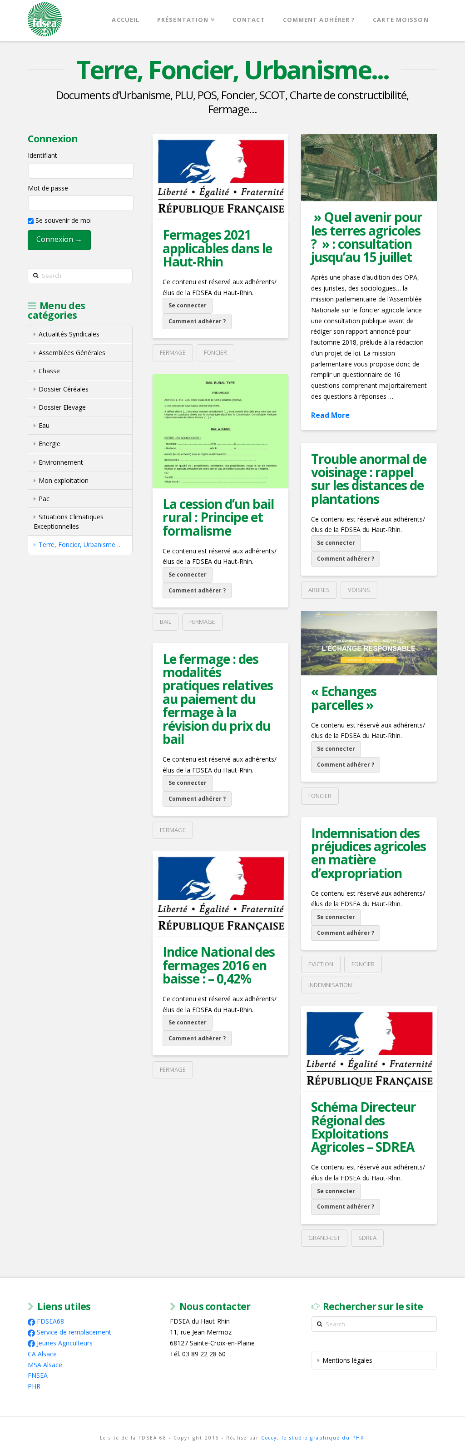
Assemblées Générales (72, 352)
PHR (34, 1386)
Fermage (173, 352)
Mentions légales (347, 1360)
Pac (44, 498)
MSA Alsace (45, 1364)
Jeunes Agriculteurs (65, 1343)
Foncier (215, 352)
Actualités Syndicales (69, 334)
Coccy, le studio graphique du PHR (313, 1438)
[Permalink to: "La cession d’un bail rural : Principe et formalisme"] (220, 430)
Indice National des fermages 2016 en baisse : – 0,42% (219, 965)
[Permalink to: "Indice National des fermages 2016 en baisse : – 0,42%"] (220, 893)
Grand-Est (324, 1238)
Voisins (359, 590)
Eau (44, 425)
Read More (330, 415)
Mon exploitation (64, 480)
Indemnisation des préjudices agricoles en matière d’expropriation (368, 853)
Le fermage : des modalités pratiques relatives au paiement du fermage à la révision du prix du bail (218, 699)
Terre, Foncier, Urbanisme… (79, 544)
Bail (165, 621)
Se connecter (187, 305)
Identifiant (42, 155)
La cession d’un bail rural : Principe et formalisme (218, 517)
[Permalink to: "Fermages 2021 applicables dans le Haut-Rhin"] (220, 176)
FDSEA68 (50, 1321)
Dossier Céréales (64, 389)
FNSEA (38, 1375)
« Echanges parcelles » (343, 697)
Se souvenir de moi (63, 220)
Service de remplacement (74, 1332)
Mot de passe (48, 188)
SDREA (367, 1238)
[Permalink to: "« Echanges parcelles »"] (369, 643)
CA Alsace (42, 1354)
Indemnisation (330, 985)
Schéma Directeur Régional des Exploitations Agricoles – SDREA (363, 1126)
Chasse (49, 370)
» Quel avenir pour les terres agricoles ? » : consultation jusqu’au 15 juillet (366, 237)
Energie (49, 443)
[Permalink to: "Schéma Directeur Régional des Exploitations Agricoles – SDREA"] (369, 1048)
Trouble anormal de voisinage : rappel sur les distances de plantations (368, 478)
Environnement (61, 462)
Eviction (320, 964)
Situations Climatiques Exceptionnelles (69, 521)
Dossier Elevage (62, 407)
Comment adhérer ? (197, 321)
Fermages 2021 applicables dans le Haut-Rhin (217, 248)
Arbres (319, 590)
